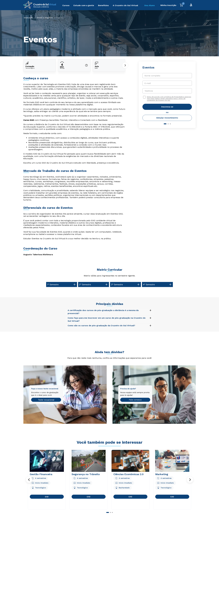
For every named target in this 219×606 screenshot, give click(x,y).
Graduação (28, 18)
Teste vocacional (46, 400)
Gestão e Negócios (44, 18)
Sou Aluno (149, 5)
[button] (29, 480)
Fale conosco (135, 400)
